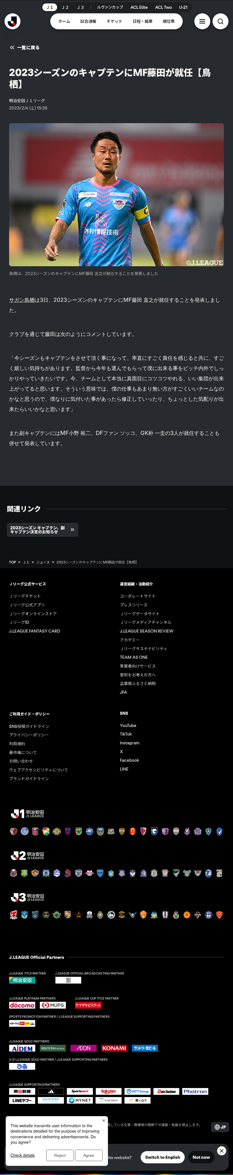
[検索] (220, 21)
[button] (202, 21)
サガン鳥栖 (22, 299)
